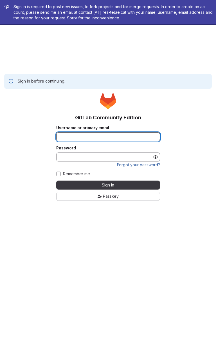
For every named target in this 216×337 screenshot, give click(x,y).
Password (66, 148)
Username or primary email (82, 128)
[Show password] (155, 156)
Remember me (76, 174)
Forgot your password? (138, 164)
